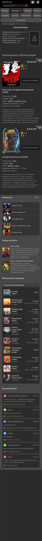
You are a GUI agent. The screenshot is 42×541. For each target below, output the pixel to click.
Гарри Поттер (17, 205)
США (11, 99)
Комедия (17, 101)
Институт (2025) (12, 440)
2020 (14, 96)
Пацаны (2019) (12, 465)
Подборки (15, 11)
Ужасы (24, 101)
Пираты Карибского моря (21, 226)
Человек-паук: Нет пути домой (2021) (21, 428)
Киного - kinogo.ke (8, 24)
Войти (32, 2)
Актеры (15, 15)
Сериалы (5, 15)
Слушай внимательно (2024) (15, 157)
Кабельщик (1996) (13, 452)
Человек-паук (17, 232)
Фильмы (37, 11)
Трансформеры (17, 219)
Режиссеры (26, 15)
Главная (5, 11)
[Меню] (38, 2)
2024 (14, 161)
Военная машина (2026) (16, 404)
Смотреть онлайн (30, 80)
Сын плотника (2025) (14, 416)
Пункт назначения (18, 212)
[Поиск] (26, 5)
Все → (37, 197)
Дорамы (37, 15)
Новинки (28, 11)
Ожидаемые (21, 20)
